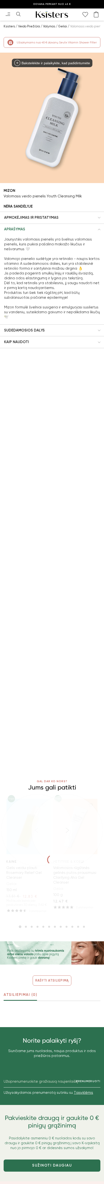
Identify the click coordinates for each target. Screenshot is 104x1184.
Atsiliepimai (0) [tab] (20, 994)
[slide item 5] (43, 926)
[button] (52, 218)
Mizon (9, 190)
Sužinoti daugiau (52, 1165)
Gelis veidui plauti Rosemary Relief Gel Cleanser (24, 873)
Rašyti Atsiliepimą (52, 980)
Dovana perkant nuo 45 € (52, 4)
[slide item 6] (49, 926)
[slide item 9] (66, 926)
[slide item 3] (31, 926)
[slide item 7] (55, 926)
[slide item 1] (20, 926)
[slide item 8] (60, 926)
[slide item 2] (26, 926)
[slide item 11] (78, 926)
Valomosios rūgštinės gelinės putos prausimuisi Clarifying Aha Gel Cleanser (74, 875)
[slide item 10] (72, 926)
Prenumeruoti (88, 1081)
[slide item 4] (37, 926)
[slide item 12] (84, 926)
